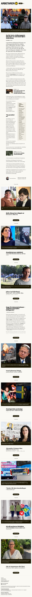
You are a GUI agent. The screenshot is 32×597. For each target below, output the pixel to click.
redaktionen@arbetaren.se (5, 581)
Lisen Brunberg (22, 117)
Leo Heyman (22, 118)
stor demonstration (10, 324)
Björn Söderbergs (13, 74)
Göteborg (11, 319)
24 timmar (22, 323)
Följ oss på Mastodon (5, 583)
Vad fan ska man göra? (10, 312)
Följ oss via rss (4, 584)
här (21, 318)
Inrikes (11, 40)
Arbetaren (10, 107)
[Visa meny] (23, 3)
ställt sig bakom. (9, 329)
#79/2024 (8, 40)
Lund (7, 319)
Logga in (20, 3)
